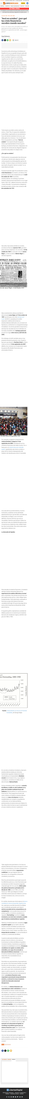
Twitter (9, 1097)
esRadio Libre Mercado (15, 6)
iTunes (22, 1097)
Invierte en (7, 6)
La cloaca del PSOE (18, 0)
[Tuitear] (5, 40)
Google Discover (15, 1097)
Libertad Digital (14, 1090)
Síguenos (16, 40)
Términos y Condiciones (20, 1092)
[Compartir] (2, 40)
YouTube (13, 1097)
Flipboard (18, 1097)
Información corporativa (8, 1092)
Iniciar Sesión (27, 3)
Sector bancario (8, 1044)
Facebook (7, 1097)
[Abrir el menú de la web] (1, 3)
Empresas (2, 6)
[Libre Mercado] (10, 3)
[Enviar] (8, 40)
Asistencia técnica (14, 1093)
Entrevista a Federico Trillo (10, 0)
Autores (22, 1093)
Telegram (20, 1097)
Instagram (11, 1097)
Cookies (7, 1093)
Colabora (23, 3)
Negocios (22, 6)
